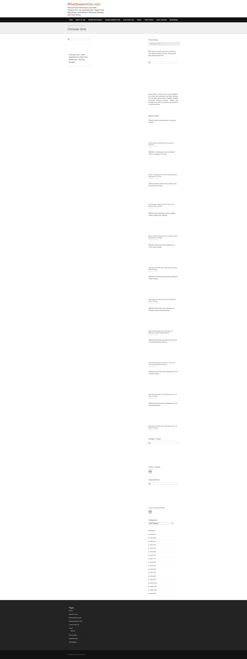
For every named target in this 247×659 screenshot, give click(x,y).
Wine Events (149, 20)
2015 (153, 565)
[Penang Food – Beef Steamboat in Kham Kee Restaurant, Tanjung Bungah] (79, 45)
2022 (153, 541)
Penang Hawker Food (112, 20)
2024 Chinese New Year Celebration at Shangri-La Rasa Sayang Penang (160, 332)
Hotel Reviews (161, 20)
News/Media (174, 20)
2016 (153, 562)
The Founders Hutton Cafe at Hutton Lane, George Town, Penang (161, 205)
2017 (153, 558)
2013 (153, 572)
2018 (153, 555)
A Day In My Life (128, 20)
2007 (153, 593)
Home (71, 20)
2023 (153, 538)
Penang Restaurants (75, 617)
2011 (153, 579)
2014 (153, 569)
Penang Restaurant (95, 20)
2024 (153, 534)
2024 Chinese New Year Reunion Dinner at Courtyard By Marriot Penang (161, 363)
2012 (153, 576)
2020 (153, 548)
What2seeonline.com (84, 3)
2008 (153, 590)
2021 (153, 545)
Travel (139, 20)
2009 (153, 586)
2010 (153, 583)
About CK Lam (80, 20)
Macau (73, 631)
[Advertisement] (144, 10)
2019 (153, 551)
